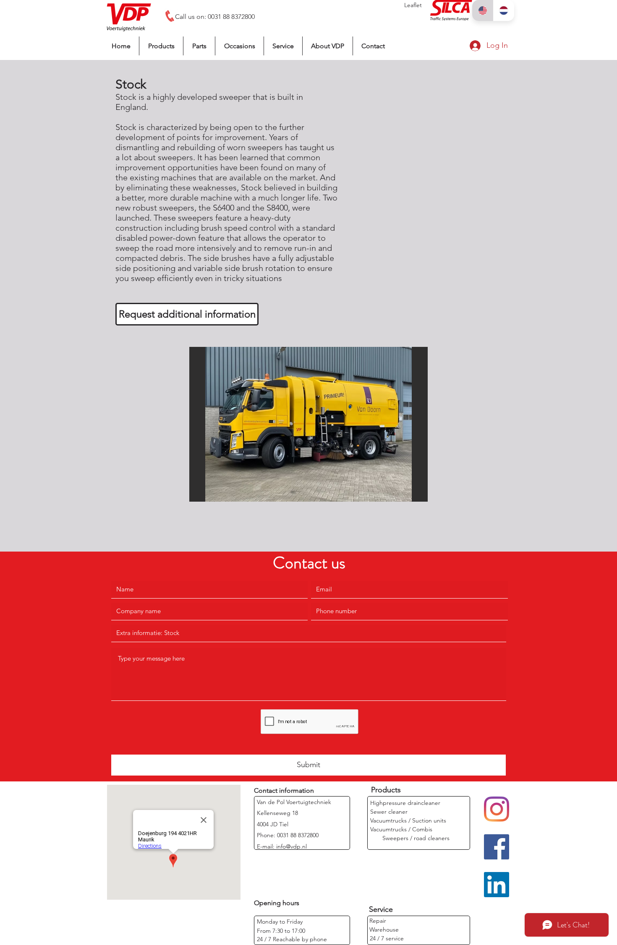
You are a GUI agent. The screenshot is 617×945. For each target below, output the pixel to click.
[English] (482, 10)
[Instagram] (496, 809)
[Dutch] (504, 10)
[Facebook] (496, 846)
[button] (308, 424)
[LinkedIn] (496, 884)
